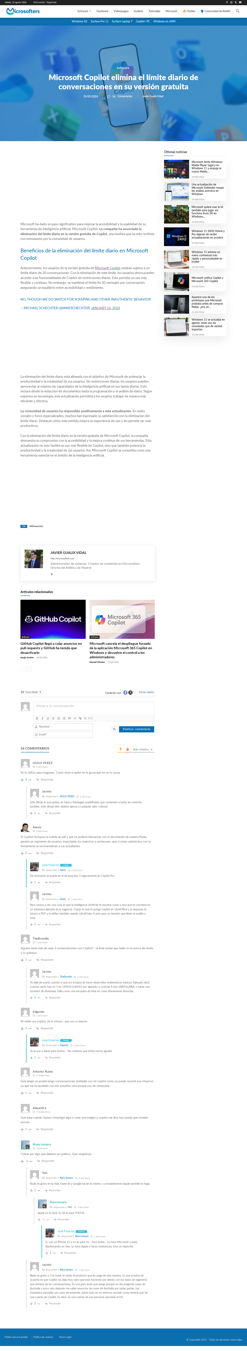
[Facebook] (227, 2)
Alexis (63, 870)
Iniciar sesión (146, 692)
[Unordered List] (64, 718)
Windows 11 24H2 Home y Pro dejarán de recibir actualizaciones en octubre (208, 234)
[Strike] (53, 718)
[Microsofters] (31, 11)
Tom (70, 1207)
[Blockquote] (69, 718)
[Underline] (48, 718)
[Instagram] (231, 2)
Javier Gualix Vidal (152, 96)
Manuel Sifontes (97, 662)
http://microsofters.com (62, 558)
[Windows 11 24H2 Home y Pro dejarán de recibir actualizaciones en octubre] (176, 236)
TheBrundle (66, 977)
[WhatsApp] (101, 154)
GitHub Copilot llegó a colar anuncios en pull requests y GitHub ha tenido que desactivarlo (51, 648)
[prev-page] (22, 669)
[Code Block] (75, 718)
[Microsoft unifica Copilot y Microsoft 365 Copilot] (176, 281)
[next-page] (29, 669)
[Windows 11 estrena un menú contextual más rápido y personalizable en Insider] (176, 259)
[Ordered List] (58, 718)
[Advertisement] (87, 191)
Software (123, 68)
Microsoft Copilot (107, 268)
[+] (91, 718)
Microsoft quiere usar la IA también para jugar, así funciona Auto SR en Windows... (207, 212)
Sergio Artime (27, 658)
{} (85, 718)
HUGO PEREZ (67, 796)
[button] (237, 11)
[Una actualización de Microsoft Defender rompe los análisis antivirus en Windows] (176, 191)
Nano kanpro (66, 1178)
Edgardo (64, 1045)
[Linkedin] (109, 154)
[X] (235, 2)
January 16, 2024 (105, 308)
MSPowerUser (36, 526)
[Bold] (37, 718)
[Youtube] (240, 2)
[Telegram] (118, 154)
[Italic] (42, 718)
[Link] (80, 718)
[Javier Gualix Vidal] (36, 563)
